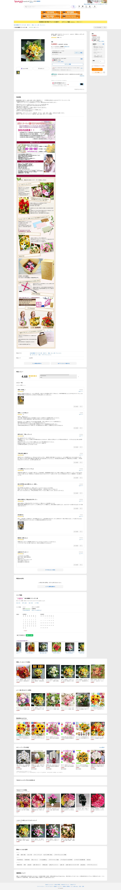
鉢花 (18, 854)
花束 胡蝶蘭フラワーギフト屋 (20, 24)
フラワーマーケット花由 (54, 859)
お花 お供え (83, 864)
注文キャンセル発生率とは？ (37, 610)
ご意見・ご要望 (81, 886)
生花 (39, 354)
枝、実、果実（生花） (48, 854)
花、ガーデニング (33, 354)
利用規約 (55, 886)
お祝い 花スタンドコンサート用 (72, 864)
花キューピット (35, 859)
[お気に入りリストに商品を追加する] (104, 72)
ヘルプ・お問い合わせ (74, 886)
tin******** (81, 539)
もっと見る (102, 747)
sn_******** (81, 553)
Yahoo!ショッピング (49, 884)
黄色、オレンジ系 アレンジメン (38, 24)
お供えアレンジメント (53, 864)
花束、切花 (23, 854)
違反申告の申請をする (79, 89)
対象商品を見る (66, 46)
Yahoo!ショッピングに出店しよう (97, 4)
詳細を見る (82, 75)
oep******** (81, 470)
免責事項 (64, 886)
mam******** (81, 391)
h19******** (81, 485)
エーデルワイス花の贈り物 (79, 859)
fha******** (81, 516)
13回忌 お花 (44, 864)
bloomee (88, 859)
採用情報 (68, 886)
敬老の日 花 (19, 864)
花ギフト (29, 24)
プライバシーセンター (49, 886)
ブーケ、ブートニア (38, 854)
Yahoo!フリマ (73, 884)
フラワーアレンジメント (46, 354)
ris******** (81, 455)
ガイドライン (59, 886)
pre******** (81, 501)
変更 (103, 44)
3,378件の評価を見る (26, 610)
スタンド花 (29, 854)
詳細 (81, 68)
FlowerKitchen (20, 859)
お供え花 (29, 864)
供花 (25, 864)
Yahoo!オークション (65, 884)
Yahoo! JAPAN (87, 4)
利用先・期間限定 (61, 61)
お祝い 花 (62, 864)
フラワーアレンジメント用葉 (60, 854)
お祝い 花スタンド (36, 864)
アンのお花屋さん (43, 859)
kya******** (81, 414)
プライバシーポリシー (41, 886)
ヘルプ (105, 4)
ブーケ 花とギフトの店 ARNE (66, 859)
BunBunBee (27, 859)
